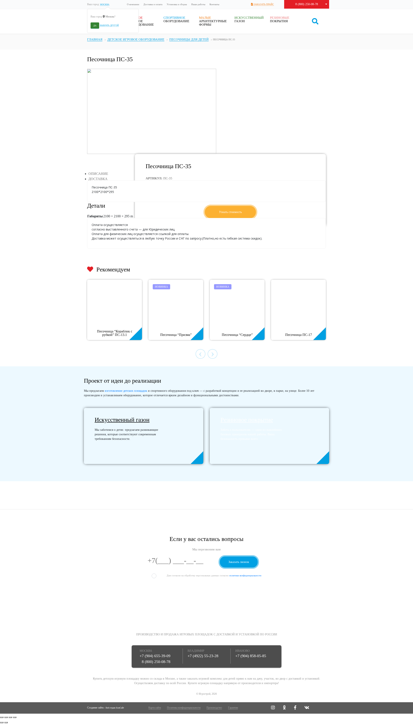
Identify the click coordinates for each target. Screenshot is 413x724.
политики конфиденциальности (245, 575)
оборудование (176, 19)
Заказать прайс (264, 4)
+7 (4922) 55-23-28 (203, 656)
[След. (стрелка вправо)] (6, 722)
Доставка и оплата (152, 4)
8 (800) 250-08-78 (306, 4)
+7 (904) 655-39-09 (155, 656)
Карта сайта (154, 707)
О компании (133, 4)
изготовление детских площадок (126, 390)
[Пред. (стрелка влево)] (1, 722)
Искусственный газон (122, 419)
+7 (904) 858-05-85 (250, 656)
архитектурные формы (213, 21)
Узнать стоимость (230, 212)
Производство (214, 707)
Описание (98, 174)
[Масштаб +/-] (14, 717)
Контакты (214, 4)
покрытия (279, 19)
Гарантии (233, 707)
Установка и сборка (177, 4)
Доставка (98, 179)
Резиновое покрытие (246, 419)
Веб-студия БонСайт (115, 708)
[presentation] (200, 354)
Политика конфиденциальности (183, 707)
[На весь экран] (10, 717)
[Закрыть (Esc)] (1, 717)
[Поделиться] (6, 717)
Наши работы (198, 4)
